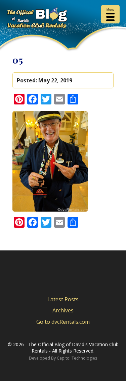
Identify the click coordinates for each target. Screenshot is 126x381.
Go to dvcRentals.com (63, 321)
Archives (63, 310)
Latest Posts (63, 299)
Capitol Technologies (77, 358)
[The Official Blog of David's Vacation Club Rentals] (63, 19)
